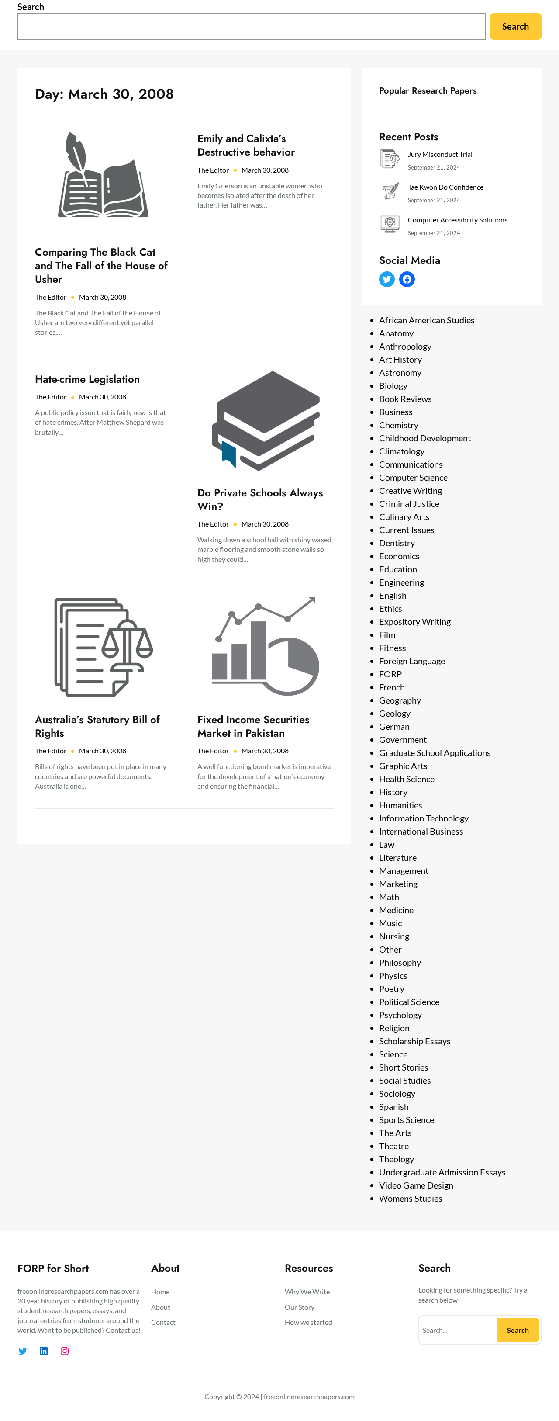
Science (393, 1054)
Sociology (397, 1093)
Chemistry (398, 424)
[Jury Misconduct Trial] (390, 160)
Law (386, 844)
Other (390, 949)
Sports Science (406, 1119)
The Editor (50, 297)
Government (403, 739)
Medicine (396, 910)
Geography (400, 700)
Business (396, 411)
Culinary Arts (404, 516)
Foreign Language (412, 660)
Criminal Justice (409, 503)
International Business (421, 831)
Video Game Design (416, 1185)
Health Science (407, 778)
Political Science (409, 1001)
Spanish (394, 1106)
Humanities (400, 805)
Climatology (401, 451)
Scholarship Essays (415, 1041)
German (394, 726)
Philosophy (400, 962)
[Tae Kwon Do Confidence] (390, 193)
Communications (411, 464)
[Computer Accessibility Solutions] (390, 226)
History (393, 792)
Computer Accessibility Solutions (457, 219)
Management (403, 870)
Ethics (390, 608)
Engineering (401, 582)
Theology (396, 1159)
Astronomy (400, 372)
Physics (393, 975)
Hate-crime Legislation (87, 379)
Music (390, 923)
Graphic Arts (403, 765)
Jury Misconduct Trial (440, 154)
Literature (398, 857)
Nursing (394, 936)
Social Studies (405, 1080)
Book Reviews (405, 398)
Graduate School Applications (435, 752)
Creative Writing (410, 490)
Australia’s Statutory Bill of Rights (97, 726)
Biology (393, 385)
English (393, 595)
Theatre (394, 1145)
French (392, 687)
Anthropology (405, 346)
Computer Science (413, 477)
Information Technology (424, 818)
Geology (395, 713)
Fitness (392, 647)
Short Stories (403, 1067)
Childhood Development (425, 438)
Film (387, 634)
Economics (399, 556)
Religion (394, 1027)
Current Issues (407, 529)
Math (389, 896)
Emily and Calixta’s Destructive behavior (246, 145)
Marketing (398, 883)
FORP (390, 674)
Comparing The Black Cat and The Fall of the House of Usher (101, 265)
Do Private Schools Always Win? (260, 499)
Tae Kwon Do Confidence (445, 187)
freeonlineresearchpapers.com (309, 1396)
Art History (400, 359)
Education (398, 569)
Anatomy (396, 333)
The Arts (395, 1132)
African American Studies (427, 320)
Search (30, 6)
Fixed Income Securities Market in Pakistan (253, 726)
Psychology (400, 1014)
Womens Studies (410, 1198)
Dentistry (397, 542)
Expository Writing (415, 621)
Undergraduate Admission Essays (442, 1172)
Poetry (391, 988)
